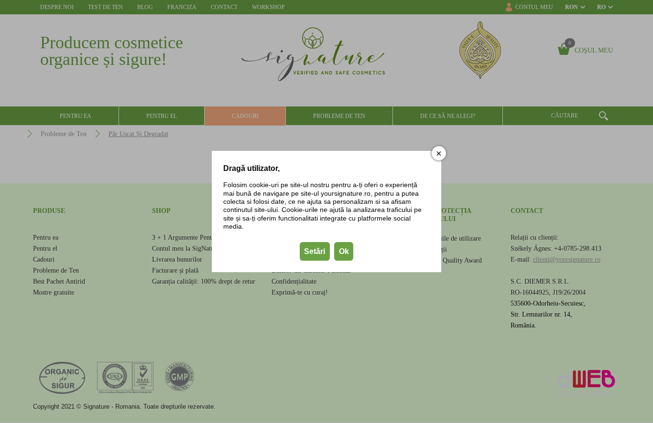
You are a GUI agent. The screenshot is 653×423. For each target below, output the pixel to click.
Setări (314, 251)
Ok (344, 251)
